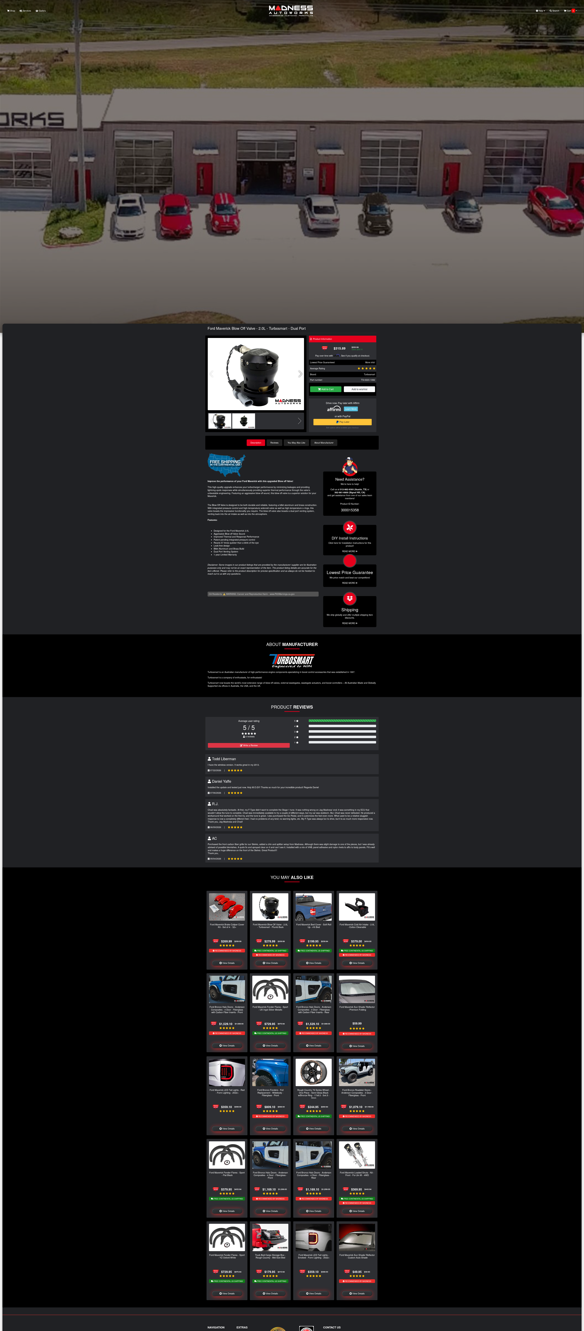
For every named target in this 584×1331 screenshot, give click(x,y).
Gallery (42, 10)
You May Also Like (296, 442)
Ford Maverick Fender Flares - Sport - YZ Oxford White (227, 1256)
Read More (349, 582)
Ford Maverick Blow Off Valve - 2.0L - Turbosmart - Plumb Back (270, 926)
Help (541, 10)
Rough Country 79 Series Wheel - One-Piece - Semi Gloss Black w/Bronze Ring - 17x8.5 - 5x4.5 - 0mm (313, 1093)
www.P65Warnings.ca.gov (282, 593)
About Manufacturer (324, 442)
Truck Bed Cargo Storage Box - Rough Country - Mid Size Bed (270, 1256)
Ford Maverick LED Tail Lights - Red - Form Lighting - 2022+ (227, 1091)
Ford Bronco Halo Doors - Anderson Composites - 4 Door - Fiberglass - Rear (313, 1175)
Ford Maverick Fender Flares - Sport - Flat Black (227, 1174)
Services (26, 10)
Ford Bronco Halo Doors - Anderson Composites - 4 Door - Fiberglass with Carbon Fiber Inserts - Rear (313, 1009)
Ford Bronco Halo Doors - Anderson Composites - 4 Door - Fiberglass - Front (270, 1175)
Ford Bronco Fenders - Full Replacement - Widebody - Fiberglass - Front (270, 1092)
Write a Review (250, 745)
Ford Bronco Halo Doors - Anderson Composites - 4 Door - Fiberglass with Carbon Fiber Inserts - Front (227, 1009)
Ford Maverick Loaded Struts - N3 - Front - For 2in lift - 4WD (357, 1174)
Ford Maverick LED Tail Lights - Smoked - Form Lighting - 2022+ (313, 1256)
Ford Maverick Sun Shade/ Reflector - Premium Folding (357, 1008)
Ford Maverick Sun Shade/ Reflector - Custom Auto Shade (357, 1256)
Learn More (350, 408)
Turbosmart (369, 374)
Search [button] (555, 10)
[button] (300, 374)
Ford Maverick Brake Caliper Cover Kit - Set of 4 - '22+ (227, 926)
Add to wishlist (359, 389)
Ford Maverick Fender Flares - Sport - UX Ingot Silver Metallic (270, 1008)
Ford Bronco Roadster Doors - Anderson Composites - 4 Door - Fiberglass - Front (357, 1092)
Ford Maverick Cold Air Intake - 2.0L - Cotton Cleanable (357, 926)
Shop (12, 10)
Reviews (274, 442)
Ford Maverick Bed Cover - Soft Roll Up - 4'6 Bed (313, 926)
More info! (370, 362)
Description (255, 442)
